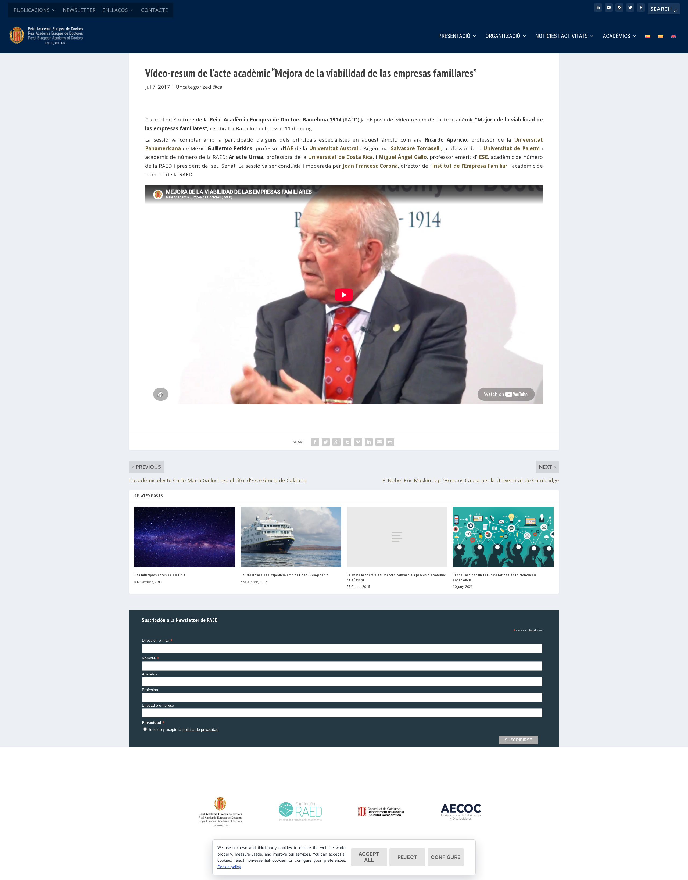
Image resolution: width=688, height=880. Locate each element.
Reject (407, 857)
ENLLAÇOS (115, 9)
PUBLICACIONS (31, 9)
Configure (446, 857)
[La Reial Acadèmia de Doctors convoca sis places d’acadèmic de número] (397, 537)
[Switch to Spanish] (647, 43)
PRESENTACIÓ (454, 36)
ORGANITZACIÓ (502, 36)
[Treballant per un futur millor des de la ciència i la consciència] (503, 537)
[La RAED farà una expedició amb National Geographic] (291, 537)
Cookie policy (229, 866)
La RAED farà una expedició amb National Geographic (284, 575)
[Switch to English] (673, 43)
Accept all (369, 857)
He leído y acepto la (183, 729)
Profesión (150, 690)
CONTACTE (154, 9)
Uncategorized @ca (199, 86)
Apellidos (149, 674)
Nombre (150, 658)
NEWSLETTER (79, 9)
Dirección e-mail (157, 640)
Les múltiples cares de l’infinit (159, 575)
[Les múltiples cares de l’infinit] (184, 537)
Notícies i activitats (561, 36)
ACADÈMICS (616, 36)
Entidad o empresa (158, 705)
